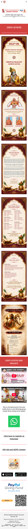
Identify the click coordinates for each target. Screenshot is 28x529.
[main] (14, 16)
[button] (1, 2)
